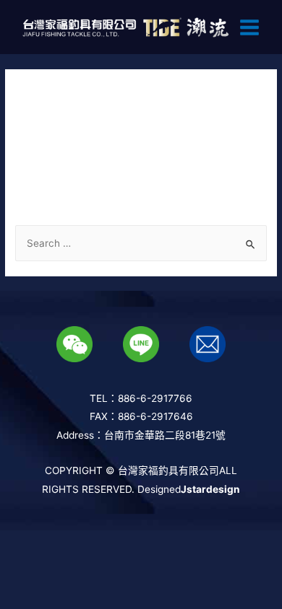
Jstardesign (210, 489)
